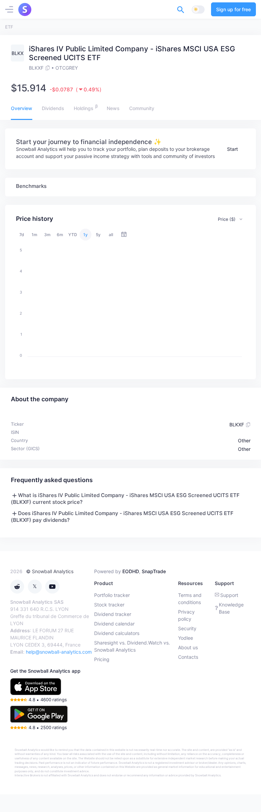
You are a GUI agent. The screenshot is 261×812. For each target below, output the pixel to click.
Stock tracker (109, 604)
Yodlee (185, 638)
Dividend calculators (116, 633)
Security (187, 628)
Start (232, 149)
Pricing (101, 659)
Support (229, 595)
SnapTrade (154, 571)
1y (85, 234)
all (111, 234)
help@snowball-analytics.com (59, 652)
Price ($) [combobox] (227, 219)
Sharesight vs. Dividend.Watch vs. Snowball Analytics (132, 646)
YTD (72, 234)
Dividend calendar (114, 623)
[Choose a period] (124, 235)
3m (47, 234)
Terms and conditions (190, 598)
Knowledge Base (231, 608)
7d (21, 234)
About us (188, 647)
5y (98, 234)
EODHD (130, 571)
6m (60, 234)
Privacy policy (186, 615)
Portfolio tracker (112, 595)
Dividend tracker (112, 614)
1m (34, 234)
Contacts (188, 657)
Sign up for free (233, 9)
